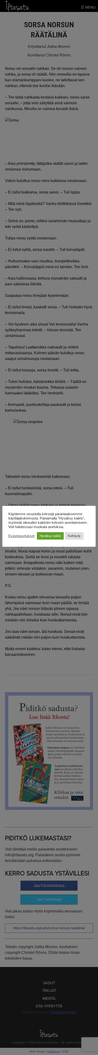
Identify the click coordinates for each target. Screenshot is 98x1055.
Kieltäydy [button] (74, 536)
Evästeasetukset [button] (21, 536)
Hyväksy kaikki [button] (50, 536)
